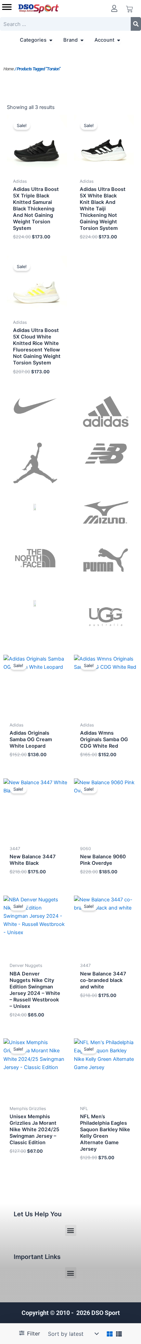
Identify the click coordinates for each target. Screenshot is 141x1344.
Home (8, 68)
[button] (70, 1230)
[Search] (136, 24)
